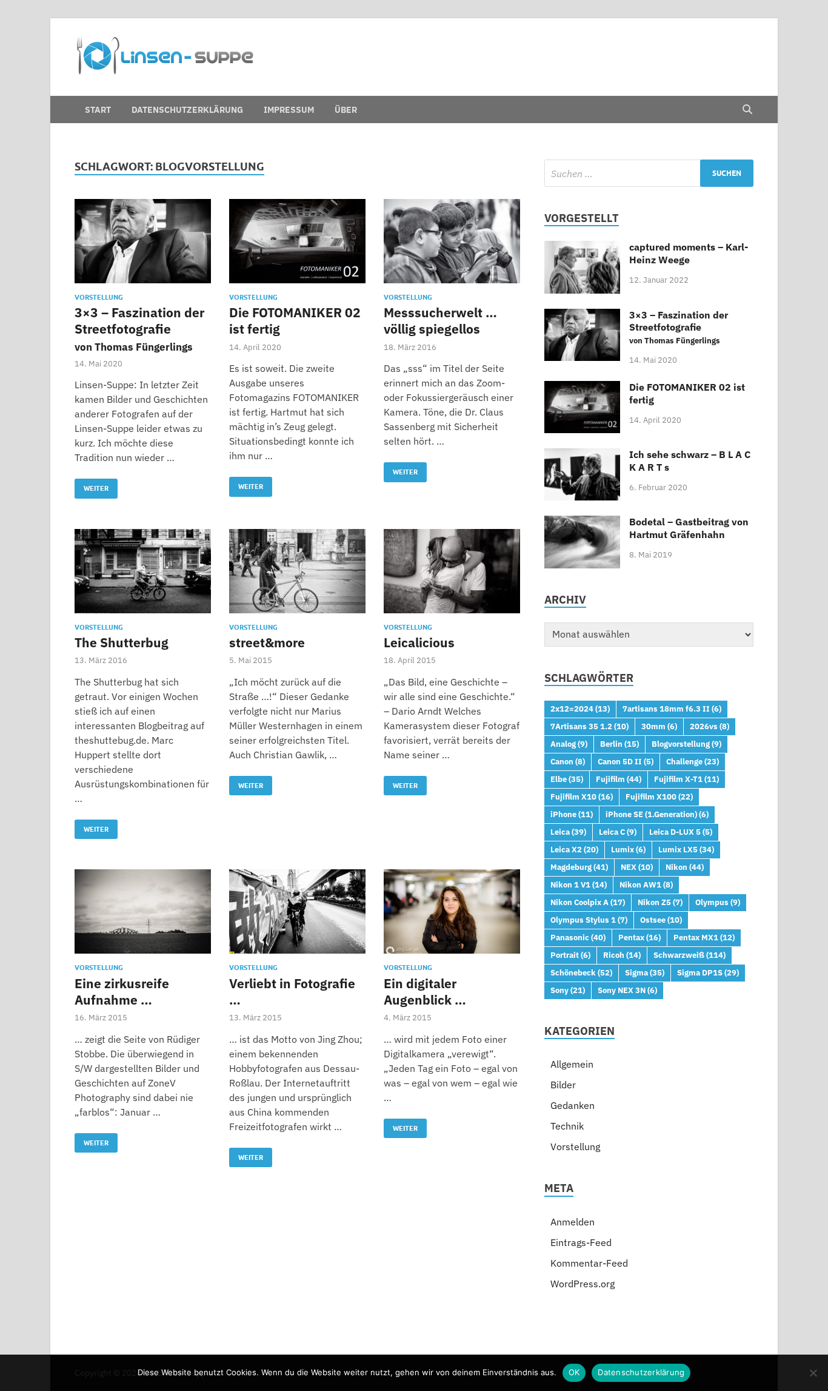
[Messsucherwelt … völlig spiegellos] (452, 241)
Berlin (619, 743)
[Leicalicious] (452, 571)
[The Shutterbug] (143, 571)
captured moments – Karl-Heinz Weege (688, 253)
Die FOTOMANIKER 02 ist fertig (295, 320)
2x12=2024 (580, 708)
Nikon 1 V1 (578, 884)
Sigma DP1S (708, 972)
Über (346, 109)
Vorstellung (99, 297)
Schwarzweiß (689, 954)
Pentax (639, 937)
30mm (659, 726)
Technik (567, 1126)
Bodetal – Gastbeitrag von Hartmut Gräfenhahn (689, 528)
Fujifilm (618, 778)
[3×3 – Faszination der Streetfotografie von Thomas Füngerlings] (143, 241)
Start (98, 109)
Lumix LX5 (686, 849)
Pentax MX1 (704, 937)
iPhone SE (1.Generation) (657, 814)
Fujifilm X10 (581, 796)
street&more (267, 642)
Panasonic (578, 937)
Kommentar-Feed (589, 1263)
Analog (568, 743)
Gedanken (572, 1105)
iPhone (571, 814)
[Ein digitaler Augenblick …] (452, 911)
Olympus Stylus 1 (588, 919)
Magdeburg (579, 866)
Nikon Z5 (660, 902)
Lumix (628, 849)
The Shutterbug (122, 642)
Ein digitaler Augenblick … (425, 991)
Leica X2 (574, 849)
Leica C (617, 831)
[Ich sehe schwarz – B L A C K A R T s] (582, 456)
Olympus (717, 902)
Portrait (570, 954)
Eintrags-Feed (581, 1242)
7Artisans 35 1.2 (589, 726)
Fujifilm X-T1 (686, 778)
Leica (568, 831)
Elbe (566, 778)
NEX (637, 866)
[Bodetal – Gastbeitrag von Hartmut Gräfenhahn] (582, 523)
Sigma (644, 972)
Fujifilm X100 (659, 796)
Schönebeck (581, 972)
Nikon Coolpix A (587, 902)
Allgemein (571, 1064)
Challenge (692, 761)
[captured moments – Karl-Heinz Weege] (582, 248)
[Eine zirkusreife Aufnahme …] (143, 911)
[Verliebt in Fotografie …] (297, 911)
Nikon (685, 866)
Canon (567, 761)
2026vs (709, 726)
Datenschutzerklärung (187, 109)
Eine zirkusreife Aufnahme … (122, 991)
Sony (567, 990)
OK (574, 1372)
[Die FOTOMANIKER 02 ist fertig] (297, 241)
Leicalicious (419, 642)
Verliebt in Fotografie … (292, 991)
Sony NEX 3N (627, 990)
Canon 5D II (625, 761)
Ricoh (622, 954)
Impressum (289, 109)
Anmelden (572, 1222)
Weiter (92, 486)
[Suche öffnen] (747, 110)
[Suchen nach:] (648, 173)
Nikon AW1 (646, 884)
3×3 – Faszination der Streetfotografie (139, 329)
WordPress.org (582, 1284)
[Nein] (813, 1373)
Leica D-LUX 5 (680, 831)
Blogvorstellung (686, 743)
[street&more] (297, 571)
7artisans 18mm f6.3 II (672, 708)
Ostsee (661, 919)
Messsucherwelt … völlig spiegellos (440, 320)
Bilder (563, 1085)
